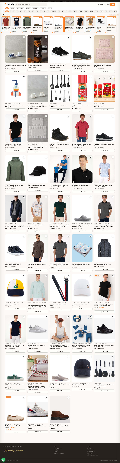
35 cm (91, 11)
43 (62, 11)
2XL (25, 11)
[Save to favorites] (24, 37)
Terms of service (90, 449)
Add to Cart (16, 71)
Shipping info (57, 449)
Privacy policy (90, 448)
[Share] (105, 4)
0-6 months (116, 11)
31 (37, 11)
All (7, 8)
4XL (33, 11)
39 (40, 11)
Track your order (57, 448)
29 (106, 11)
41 (48, 11)
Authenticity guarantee (59, 453)
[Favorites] (108, 4)
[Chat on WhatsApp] (3, 460)
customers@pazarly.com (92, 455)
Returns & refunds (91, 451)
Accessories (43, 8)
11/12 (110, 11)
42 (59, 11)
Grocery (50, 8)
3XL (29, 11)
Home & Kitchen (20, 8)
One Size (75, 11)
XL (20, 11)
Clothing (28, 8)
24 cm (101, 11)
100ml (86, 11)
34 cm (96, 11)
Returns (55, 451)
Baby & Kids (35, 8)
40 (44, 11)
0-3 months (53, 11)
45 (66, 11)
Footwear (12, 8)
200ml (81, 11)
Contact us (89, 453)
